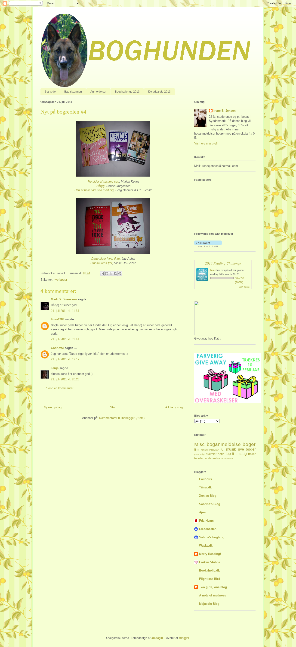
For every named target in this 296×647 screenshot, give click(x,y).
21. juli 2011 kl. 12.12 (65, 359)
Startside (50, 91)
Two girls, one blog (213, 587)
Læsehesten (207, 529)
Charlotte (57, 348)
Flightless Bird (209, 579)
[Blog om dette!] (106, 273)
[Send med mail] (102, 273)
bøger (249, 444)
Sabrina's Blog (209, 504)
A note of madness (212, 595)
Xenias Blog (207, 495)
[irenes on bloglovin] (208, 245)
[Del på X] (111, 273)
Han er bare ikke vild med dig (94, 190)
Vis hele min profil (206, 143)
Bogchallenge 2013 (127, 91)
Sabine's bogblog (211, 537)
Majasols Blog (209, 603)
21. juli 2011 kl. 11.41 (65, 339)
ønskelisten (227, 458)
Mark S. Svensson (64, 299)
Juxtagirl (157, 638)
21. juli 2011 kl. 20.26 (65, 379)
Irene (213, 270)
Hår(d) (100, 186)
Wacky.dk (206, 545)
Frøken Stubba (209, 562)
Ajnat (203, 512)
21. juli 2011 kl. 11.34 (65, 311)
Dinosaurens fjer (101, 263)
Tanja (55, 368)
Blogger (184, 638)
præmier (211, 453)
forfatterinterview (210, 449)
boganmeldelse (224, 444)
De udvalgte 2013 (159, 91)
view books (244, 286)
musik (231, 449)
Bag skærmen (73, 91)
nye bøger (60, 279)
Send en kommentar (59, 388)
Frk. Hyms (206, 520)
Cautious (205, 479)
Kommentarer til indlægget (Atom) (122, 418)
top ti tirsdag (236, 454)
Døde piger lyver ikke (105, 258)
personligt (199, 454)
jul (222, 449)
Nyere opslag (53, 407)
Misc (199, 444)
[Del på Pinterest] (119, 273)
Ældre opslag (174, 407)
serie (221, 454)
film (196, 449)
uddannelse (212, 458)
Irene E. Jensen (224, 110)
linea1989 (57, 319)
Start (113, 407)
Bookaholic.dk (209, 570)
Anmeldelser (98, 91)
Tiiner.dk (205, 487)
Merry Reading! (210, 554)
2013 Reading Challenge (223, 263)
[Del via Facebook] (115, 273)
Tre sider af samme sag (103, 181)
